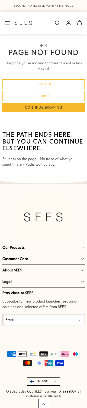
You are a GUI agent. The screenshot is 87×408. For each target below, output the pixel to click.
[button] (7, 22)
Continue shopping (43, 107)
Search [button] (44, 96)
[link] (68, 22)
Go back (43, 84)
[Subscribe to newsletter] (80, 320)
